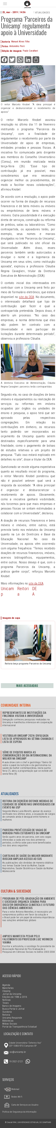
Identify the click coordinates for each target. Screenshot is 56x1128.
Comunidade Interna (16, 705)
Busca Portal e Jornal (13, 1008)
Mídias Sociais (9, 1023)
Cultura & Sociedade (16, 891)
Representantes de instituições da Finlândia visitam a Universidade (24, 714)
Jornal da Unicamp (12, 994)
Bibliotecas (8, 1020)
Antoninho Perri (17, 46)
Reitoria (6, 1014)
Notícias (6, 1000)
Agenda (6, 985)
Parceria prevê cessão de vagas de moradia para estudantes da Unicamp (26, 831)
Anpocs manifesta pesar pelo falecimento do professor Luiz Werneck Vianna (28, 939)
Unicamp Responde (12, 1017)
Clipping (6, 991)
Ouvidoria (7, 1011)
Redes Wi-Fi (16, 1097)
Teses (5, 1002)
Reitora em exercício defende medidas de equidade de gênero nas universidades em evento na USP (29, 804)
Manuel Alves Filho (20, 41)
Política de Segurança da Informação (19, 1112)
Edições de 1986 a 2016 (14, 997)
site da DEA (26, 297)
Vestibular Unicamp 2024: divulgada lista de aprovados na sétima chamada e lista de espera (28, 738)
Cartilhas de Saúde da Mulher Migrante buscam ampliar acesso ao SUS (28, 857)
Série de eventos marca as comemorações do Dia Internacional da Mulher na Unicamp (27, 755)
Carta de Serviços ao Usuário (24, 1105)
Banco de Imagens (11, 1005)
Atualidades (42, 12)
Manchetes (8, 988)
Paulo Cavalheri (30, 50)
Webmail (15, 1089)
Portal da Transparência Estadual (19, 1026)
